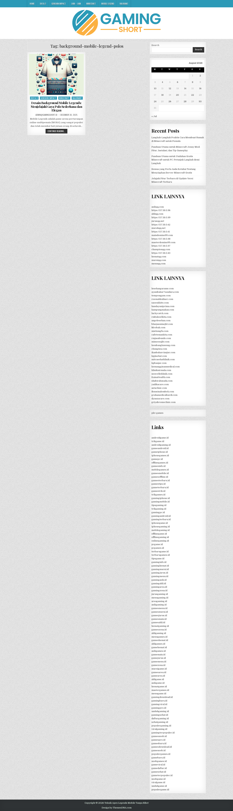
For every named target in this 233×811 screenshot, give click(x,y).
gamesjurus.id (159, 615)
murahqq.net (158, 228)
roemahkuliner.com (162, 299)
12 (170, 88)
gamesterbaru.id (160, 480)
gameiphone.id (159, 452)
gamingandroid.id (161, 516)
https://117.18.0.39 (160, 217)
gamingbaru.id (159, 700)
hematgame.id (159, 686)
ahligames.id (158, 644)
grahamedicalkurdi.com (164, 395)
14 (185, 88)
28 (185, 101)
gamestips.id (158, 484)
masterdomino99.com (163, 242)
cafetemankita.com (161, 334)
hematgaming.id (160, 626)
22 (192, 95)
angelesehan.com (160, 320)
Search (155, 45)
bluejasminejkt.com (162, 324)
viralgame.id (158, 782)
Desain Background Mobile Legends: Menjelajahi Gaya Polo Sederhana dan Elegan (56, 106)
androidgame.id (160, 437)
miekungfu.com (159, 331)
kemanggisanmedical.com (165, 366)
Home (32, 3)
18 (162, 95)
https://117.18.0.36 (160, 210)
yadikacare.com (160, 384)
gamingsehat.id (159, 715)
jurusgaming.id (159, 594)
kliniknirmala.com (161, 370)
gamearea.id (158, 675)
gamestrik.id (158, 491)
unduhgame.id (159, 786)
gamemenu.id (158, 661)
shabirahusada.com (161, 381)
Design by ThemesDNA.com (117, 808)
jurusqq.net (157, 221)
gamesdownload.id (161, 747)
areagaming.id (159, 601)
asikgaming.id (158, 604)
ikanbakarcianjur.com (163, 352)
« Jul (154, 116)
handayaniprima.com (162, 306)
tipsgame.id (157, 558)
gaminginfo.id (158, 562)
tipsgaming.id (158, 505)
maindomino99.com (162, 235)
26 (170, 101)
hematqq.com (158, 256)
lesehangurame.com (162, 288)
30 (200, 101)
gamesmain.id (158, 619)
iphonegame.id (159, 523)
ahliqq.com (157, 214)
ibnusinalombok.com (162, 391)
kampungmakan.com (162, 309)
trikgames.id (158, 494)
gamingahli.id (158, 583)
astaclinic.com (159, 388)
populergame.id (160, 789)
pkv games (157, 413)
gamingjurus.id (159, 572)
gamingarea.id (159, 587)
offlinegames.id (159, 462)
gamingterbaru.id (161, 519)
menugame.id (158, 693)
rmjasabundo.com (161, 338)
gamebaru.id (158, 757)
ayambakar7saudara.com (165, 292)
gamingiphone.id (160, 498)
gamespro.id (158, 740)
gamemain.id (158, 654)
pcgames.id (157, 548)
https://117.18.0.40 (160, 253)
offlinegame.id (159, 533)
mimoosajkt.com (160, 341)
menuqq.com (158, 263)
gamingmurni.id (160, 569)
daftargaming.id (160, 718)
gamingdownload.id (162, 697)
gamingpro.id (158, 708)
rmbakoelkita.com (161, 317)
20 (177, 95)
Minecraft (91, 3)
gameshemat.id (159, 640)
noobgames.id (159, 761)
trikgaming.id (158, 509)
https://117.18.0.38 (160, 239)
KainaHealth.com (160, 377)
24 (155, 101)
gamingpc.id (158, 512)
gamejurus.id (158, 658)
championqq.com (160, 249)
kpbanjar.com (158, 363)
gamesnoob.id (159, 736)
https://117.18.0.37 (160, 246)
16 (200, 88)
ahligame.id (157, 679)
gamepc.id (157, 459)
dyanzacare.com (160, 398)
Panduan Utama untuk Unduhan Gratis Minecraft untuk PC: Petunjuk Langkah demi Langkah (175, 160)
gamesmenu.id (159, 608)
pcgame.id (157, 544)
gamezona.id (158, 665)
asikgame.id (157, 683)
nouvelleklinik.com (161, 374)
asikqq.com (157, 207)
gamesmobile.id (160, 473)
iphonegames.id (160, 455)
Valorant (124, 3)
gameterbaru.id (160, 487)
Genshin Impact (59, 3)
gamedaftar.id (159, 768)
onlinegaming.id (160, 540)
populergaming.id (161, 725)
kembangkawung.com (163, 345)
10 (155, 88)
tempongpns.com (161, 295)
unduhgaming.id (160, 711)
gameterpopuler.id (161, 775)
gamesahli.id (158, 622)
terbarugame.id (160, 551)
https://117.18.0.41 (160, 231)
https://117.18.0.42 (160, 224)
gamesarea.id (158, 672)
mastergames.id (160, 690)
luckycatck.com (159, 313)
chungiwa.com (159, 349)
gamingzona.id (159, 590)
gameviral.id (158, 764)
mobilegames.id (160, 469)
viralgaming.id (159, 729)
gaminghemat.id (160, 565)
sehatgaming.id (159, 722)
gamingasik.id (158, 580)
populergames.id (160, 754)
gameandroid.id (160, 448)
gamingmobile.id (160, 501)
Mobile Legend (107, 3)
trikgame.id (157, 441)
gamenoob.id (158, 750)
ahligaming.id (158, 633)
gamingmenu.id (159, 576)
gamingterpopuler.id (162, 732)
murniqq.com (158, 260)
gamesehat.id (158, 772)
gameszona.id (158, 629)
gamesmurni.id (159, 612)
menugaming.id (159, 597)
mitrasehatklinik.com (163, 359)
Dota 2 (43, 3)
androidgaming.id (161, 445)
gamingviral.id (159, 704)
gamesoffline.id (159, 477)
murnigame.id (159, 668)
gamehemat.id (159, 647)
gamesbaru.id (158, 743)
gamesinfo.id (158, 466)
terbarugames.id (160, 555)
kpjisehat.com (159, 356)
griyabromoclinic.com (163, 402)
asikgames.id (158, 651)
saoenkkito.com (160, 302)
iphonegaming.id (160, 526)
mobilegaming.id (160, 530)
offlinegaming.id (160, 537)
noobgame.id (158, 779)
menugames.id (159, 637)
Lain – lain (76, 3)
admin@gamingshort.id (46, 115)
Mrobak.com (158, 327)
